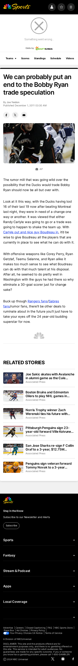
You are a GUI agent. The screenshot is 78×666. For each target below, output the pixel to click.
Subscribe (11, 525)
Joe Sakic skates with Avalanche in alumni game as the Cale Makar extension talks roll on (50, 376)
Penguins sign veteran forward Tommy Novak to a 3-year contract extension (49, 465)
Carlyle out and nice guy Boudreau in (30, 232)
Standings (40, 58)
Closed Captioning (35, 627)
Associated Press (35, 381)
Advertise (8, 627)
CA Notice (37, 633)
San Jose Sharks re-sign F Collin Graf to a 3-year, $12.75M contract (50, 447)
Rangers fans (38, 301)
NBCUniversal (24, 639)
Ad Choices (22, 630)
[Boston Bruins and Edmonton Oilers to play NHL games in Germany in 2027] (13, 396)
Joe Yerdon (13, 102)
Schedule (55, 58)
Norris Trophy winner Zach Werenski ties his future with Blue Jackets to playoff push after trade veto (47, 412)
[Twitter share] (15, 115)
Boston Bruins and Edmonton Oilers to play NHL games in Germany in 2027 (47, 394)
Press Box (9, 630)
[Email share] (24, 115)
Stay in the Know (13, 510)
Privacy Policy (38, 630)
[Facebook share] (6, 115)
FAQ (50, 627)
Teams (9, 58)
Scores (25, 58)
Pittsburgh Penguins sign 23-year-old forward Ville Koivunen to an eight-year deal (49, 429)
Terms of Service (53, 633)
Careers (20, 627)
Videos (70, 58)
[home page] (16, 7)
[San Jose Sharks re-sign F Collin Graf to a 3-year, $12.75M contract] (13, 449)
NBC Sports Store (64, 627)
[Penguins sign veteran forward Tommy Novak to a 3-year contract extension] (13, 467)
